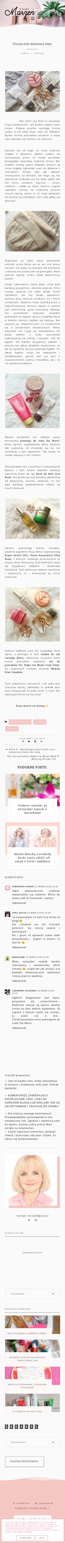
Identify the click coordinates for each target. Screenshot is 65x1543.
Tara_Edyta (19, 913)
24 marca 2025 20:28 (39, 913)
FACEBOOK (23, 1503)
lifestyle (40, 722)
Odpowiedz (19, 903)
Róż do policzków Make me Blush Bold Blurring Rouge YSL (31, 757)
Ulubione (12, 729)
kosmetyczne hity (20, 722)
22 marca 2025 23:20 (46, 887)
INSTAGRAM (46, 1503)
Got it (42, 1538)
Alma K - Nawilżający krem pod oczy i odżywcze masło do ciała (32, 750)
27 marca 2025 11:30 (37, 957)
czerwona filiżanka (24, 991)
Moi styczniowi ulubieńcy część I (27, 1333)
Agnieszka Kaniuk (23, 887)
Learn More (26, 1538)
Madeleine (18, 957)
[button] (47, 7)
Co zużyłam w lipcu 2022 (27, 1411)
